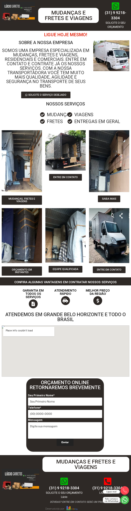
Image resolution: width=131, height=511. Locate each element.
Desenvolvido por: (55, 508)
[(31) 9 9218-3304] (115, 6)
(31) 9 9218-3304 (64, 488)
